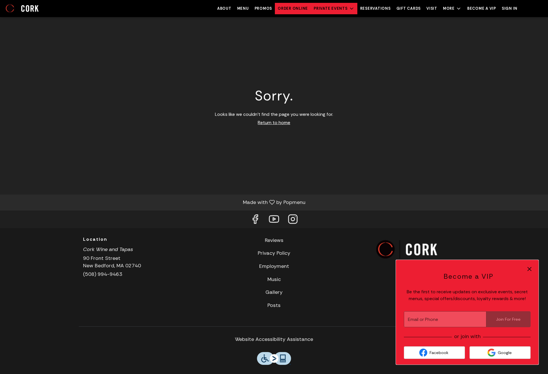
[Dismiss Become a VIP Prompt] (529, 269)
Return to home (274, 123)
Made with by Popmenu (154, 202)
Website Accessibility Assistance (274, 339)
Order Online (293, 8)
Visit (431, 8)
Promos (263, 8)
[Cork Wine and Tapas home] (30, 8)
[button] (334, 8)
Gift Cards (408, 8)
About (224, 8)
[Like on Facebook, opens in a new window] (255, 220)
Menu (243, 8)
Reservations (375, 8)
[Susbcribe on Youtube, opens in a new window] (274, 220)
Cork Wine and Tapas (407, 249)
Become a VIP (481, 8)
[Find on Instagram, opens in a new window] (293, 220)
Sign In (509, 8)
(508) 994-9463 (102, 274)
